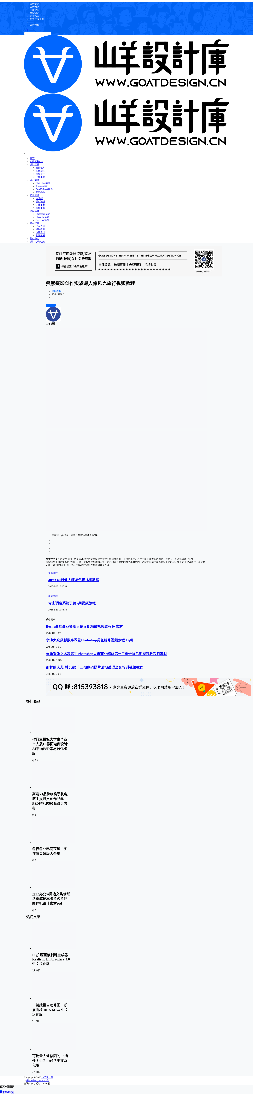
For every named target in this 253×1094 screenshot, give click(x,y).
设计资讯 (34, 3)
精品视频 (34, 223)
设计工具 (34, 164)
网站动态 (34, 13)
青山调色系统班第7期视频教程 (72, 603)
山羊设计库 (47, 1077)
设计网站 (34, 7)
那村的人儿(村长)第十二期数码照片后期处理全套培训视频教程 (94, 667)
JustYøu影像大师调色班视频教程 (73, 580)
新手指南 (34, 16)
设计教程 (34, 25)
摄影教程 (56, 291)
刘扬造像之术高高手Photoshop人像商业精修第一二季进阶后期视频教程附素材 (106, 654)
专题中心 (34, 10)
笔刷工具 (34, 211)
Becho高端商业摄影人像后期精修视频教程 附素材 (84, 626)
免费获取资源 (37, 19)
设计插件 (34, 180)
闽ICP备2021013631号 (37, 1080)
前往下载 (51, 305)
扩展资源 (34, 195)
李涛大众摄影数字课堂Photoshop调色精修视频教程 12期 (89, 640)
